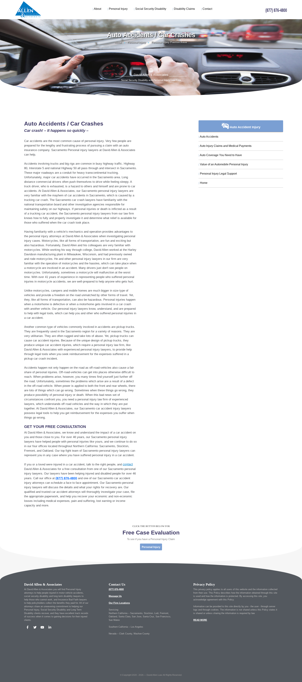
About (97, 8)
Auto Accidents (208, 136)
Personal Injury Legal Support (218, 173)
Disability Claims (183, 8)
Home (118, 42)
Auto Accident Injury (244, 127)
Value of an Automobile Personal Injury (223, 164)
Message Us (115, 596)
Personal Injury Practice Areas (169, 42)
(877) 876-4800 (116, 589)
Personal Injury (117, 8)
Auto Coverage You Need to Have (220, 155)
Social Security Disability (150, 8)
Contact (206, 8)
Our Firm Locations (119, 603)
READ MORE (200, 620)
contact (128, 464)
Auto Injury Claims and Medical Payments (225, 145)
